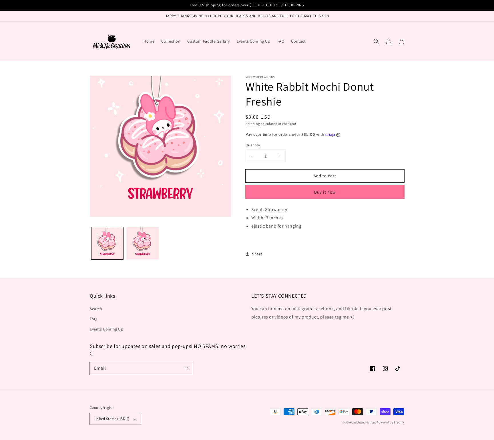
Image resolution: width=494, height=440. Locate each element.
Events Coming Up (107, 329)
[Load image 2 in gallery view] (142, 243)
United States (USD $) (111, 418)
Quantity (253, 145)
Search (96, 308)
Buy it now (325, 192)
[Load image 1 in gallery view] (107, 243)
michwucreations (364, 422)
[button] (376, 41)
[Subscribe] (186, 368)
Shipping (253, 124)
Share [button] (257, 253)
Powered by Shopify (390, 422)
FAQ (93, 318)
